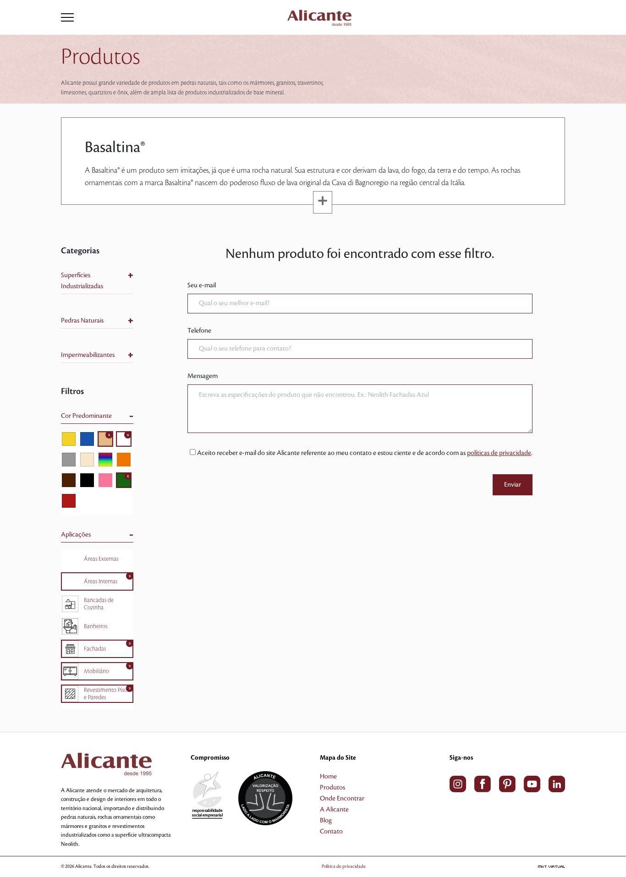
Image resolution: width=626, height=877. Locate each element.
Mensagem (202, 376)
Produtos (332, 787)
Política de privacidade (344, 866)
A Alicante (334, 809)
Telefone (199, 330)
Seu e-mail (201, 285)
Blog (326, 820)
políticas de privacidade (499, 453)
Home (328, 776)
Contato (331, 831)
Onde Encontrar (342, 798)
